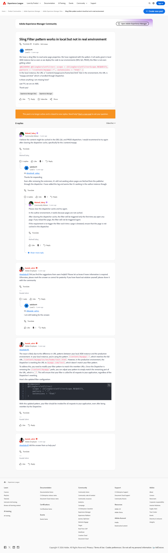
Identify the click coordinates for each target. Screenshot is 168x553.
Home (4, 11)
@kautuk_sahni (32, 311)
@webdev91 (24, 274)
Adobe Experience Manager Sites (53, 11)
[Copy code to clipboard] (109, 385)
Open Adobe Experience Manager (134, 23)
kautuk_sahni (30, 268)
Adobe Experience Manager (32, 11)
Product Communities (14, 11)
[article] (64, 147)
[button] (154, 11)
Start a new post (84, 114)
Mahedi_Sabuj (30, 133)
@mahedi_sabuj (32, 173)
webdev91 (28, 50)
